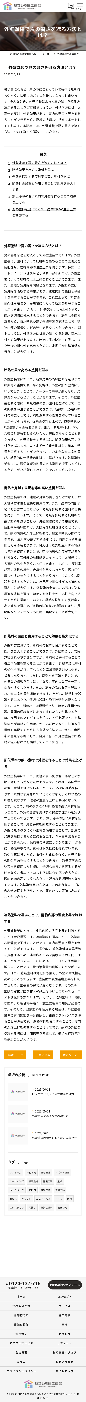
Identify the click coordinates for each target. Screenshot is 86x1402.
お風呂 (13, 1198)
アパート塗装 (62, 1172)
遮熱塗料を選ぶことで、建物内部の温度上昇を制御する (44, 212)
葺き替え (62, 1207)
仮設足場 (33, 1181)
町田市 (32, 1190)
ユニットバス (43, 1198)
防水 (69, 1198)
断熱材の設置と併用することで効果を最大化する (44, 186)
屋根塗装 (45, 1172)
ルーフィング (17, 1181)
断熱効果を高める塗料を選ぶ (33, 169)
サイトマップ (65, 1371)
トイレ (58, 1198)
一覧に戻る (43, 1055)
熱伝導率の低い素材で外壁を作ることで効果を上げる (44, 199)
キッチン (26, 1198)
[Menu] (79, 5)
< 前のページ (15, 1055)
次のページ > (71, 1055)
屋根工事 (48, 1181)
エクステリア (17, 1207)
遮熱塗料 (60, 1190)
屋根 (59, 1181)
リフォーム (16, 1172)
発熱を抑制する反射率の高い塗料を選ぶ (41, 176)
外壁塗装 (45, 1190)
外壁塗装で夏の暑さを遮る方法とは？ (39, 162)
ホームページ (17, 1190)
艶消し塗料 (47, 1207)
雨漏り (32, 1207)
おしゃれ (31, 1172)
